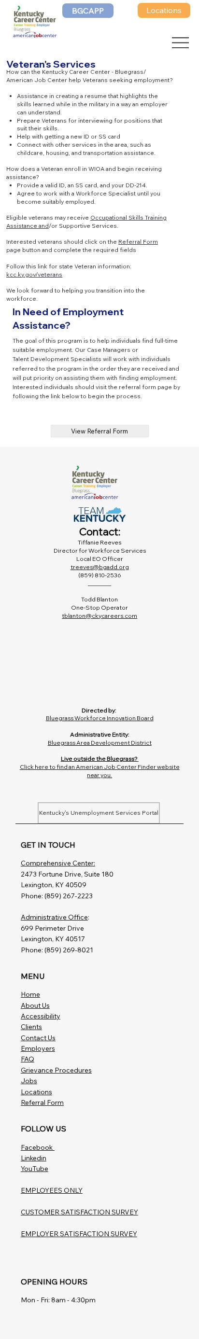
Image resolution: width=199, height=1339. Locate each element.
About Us (35, 1005)
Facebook (38, 1147)
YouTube (34, 1168)
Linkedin (33, 1158)
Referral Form (138, 241)
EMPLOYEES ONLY (52, 1190)
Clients (31, 1026)
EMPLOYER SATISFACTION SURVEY (79, 1233)
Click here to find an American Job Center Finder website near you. (100, 771)
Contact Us (38, 1037)
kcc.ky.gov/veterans (34, 274)
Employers (38, 1048)
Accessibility (40, 1016)
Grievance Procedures (56, 1070)
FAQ (27, 1059)
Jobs (29, 1080)
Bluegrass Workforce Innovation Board (100, 718)
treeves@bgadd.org (100, 567)
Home (30, 994)
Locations (36, 1092)
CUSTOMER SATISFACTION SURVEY (79, 1212)
